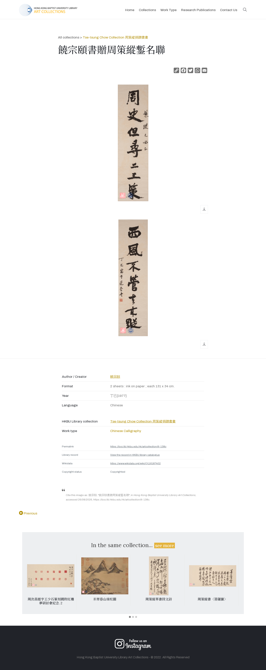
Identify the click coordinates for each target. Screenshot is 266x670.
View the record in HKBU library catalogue (135, 454)
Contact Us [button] (228, 10)
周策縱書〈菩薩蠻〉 (212, 599)
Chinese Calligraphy (125, 431)
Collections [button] (147, 10)
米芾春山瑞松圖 (104, 599)
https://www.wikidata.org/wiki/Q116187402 (135, 463)
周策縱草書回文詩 (158, 599)
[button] (245, 10)
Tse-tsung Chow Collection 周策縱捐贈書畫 (115, 37)
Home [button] (129, 10)
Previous (30, 513)
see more (164, 545)
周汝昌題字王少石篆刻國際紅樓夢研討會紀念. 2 (51, 601)
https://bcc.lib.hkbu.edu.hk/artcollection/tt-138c (138, 446)
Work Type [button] (168, 10)
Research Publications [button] (198, 10)
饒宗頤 (115, 377)
